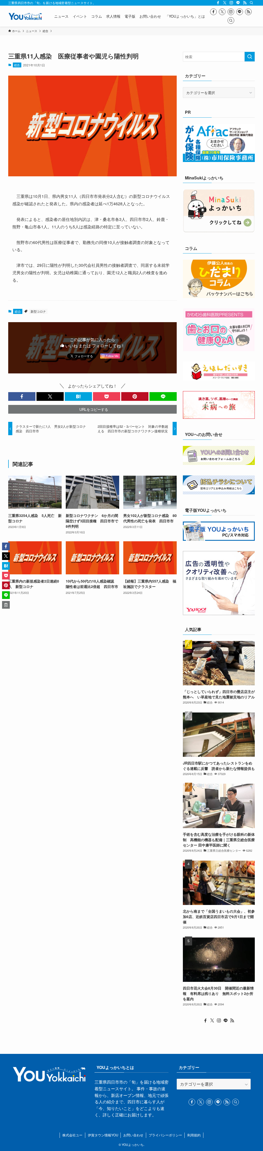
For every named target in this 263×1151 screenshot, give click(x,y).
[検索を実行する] (250, 57)
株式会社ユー (72, 1135)
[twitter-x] (224, 3)
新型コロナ (38, 311)
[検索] (251, 3)
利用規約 (194, 1135)
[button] (21, 396)
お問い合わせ (133, 1135)
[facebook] (218, 3)
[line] (238, 3)
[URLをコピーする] (6, 605)
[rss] (244, 3)
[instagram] (231, 3)
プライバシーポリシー (165, 1135)
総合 (17, 65)
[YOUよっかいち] (25, 16)
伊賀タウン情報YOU (103, 1135)
